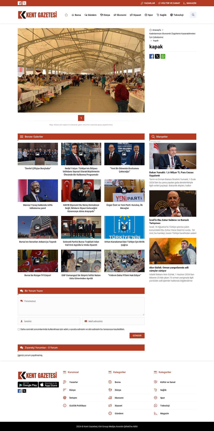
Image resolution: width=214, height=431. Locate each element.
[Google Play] (28, 385)
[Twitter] (24, 3)
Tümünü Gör (154, 141)
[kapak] (81, 111)
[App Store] (49, 385)
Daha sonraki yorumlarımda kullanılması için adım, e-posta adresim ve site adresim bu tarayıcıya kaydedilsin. (73, 329)
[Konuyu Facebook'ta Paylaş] (151, 56)
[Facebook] (19, 3)
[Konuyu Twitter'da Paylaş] (157, 56)
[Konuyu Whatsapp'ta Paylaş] (163, 56)
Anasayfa (156, 29)
